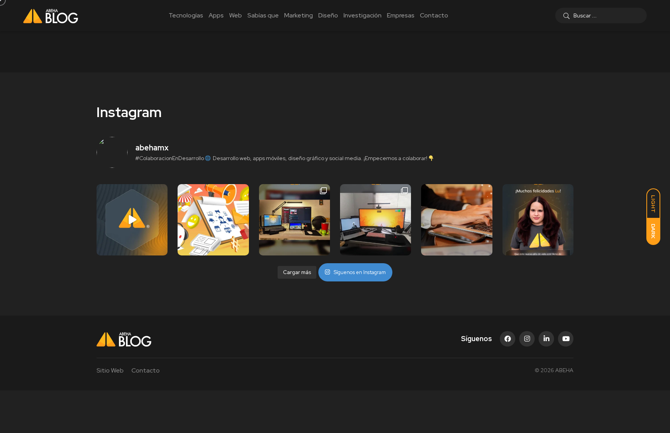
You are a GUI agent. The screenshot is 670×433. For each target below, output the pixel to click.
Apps (216, 15)
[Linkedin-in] (546, 339)
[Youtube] (565, 339)
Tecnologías (186, 15)
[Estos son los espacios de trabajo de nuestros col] (294, 219)
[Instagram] (527, 339)
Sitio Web (110, 370)
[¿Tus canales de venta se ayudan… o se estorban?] (132, 219)
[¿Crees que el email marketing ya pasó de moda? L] (456, 219)
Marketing (298, 15)
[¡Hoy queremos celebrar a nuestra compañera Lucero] (537, 219)
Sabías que (263, 15)
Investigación (363, 15)
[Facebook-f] (507, 339)
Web (235, 15)
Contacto (434, 15)
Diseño (328, 15)
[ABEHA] (50, 15)
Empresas (400, 15)
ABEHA (564, 370)
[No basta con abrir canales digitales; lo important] (213, 219)
